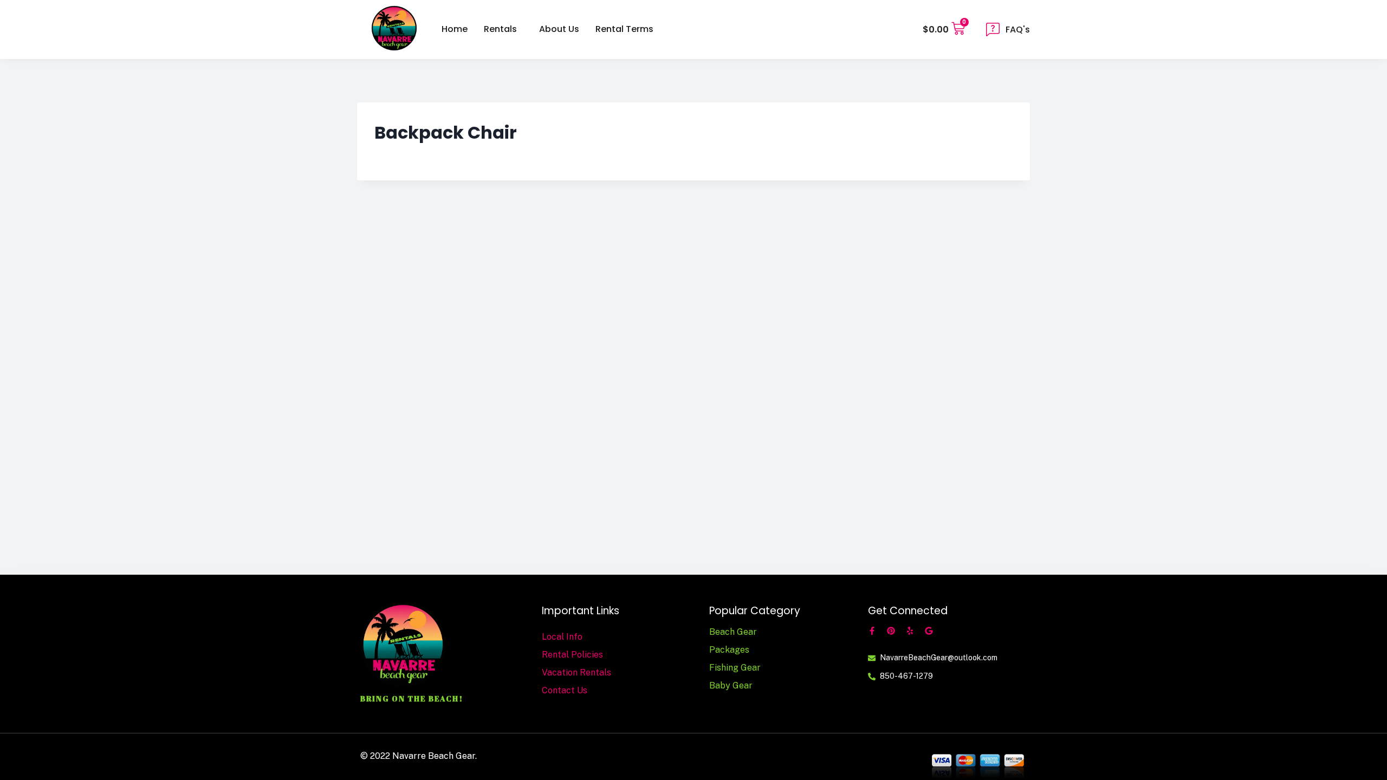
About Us (559, 29)
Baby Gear (731, 685)
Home (455, 29)
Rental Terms (624, 29)
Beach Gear (733, 632)
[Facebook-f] (872, 631)
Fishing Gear (735, 667)
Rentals (500, 29)
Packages (729, 650)
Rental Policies (572, 654)
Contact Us (564, 690)
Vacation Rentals (576, 672)
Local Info (562, 637)
